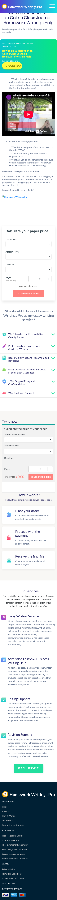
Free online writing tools (13, 825)
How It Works (8, 816)
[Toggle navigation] (52, 6)
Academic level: (11, 445)
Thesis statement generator (15, 845)
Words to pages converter (14, 854)
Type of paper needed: (14, 434)
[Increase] (48, 278)
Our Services (8, 820)
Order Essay (13, 65)
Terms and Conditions (12, 873)
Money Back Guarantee (13, 878)
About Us (6, 811)
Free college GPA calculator (14, 849)
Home (4, 806)
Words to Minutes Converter (15, 858)
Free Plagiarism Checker (13, 835)
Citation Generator (11, 840)
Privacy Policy (8, 869)
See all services (29, 768)
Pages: (7, 469)
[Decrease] (31, 278)
